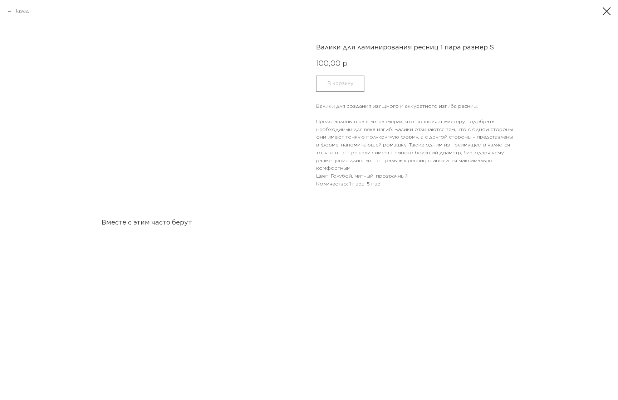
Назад (21, 11)
